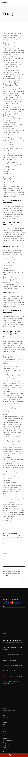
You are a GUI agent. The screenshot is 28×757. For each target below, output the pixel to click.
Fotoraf (5, 727)
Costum (5, 722)
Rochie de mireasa (8, 740)
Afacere (5, 708)
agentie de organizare (9, 711)
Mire (4, 731)
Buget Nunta (6, 718)
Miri (4, 736)
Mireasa (5, 734)
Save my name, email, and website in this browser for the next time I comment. (13, 573)
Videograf (6, 745)
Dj (4, 724)
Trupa (5, 743)
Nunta (5, 738)
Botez (4, 715)
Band (4, 713)
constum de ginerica (8, 720)
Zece (4, 747)
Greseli (5, 729)
